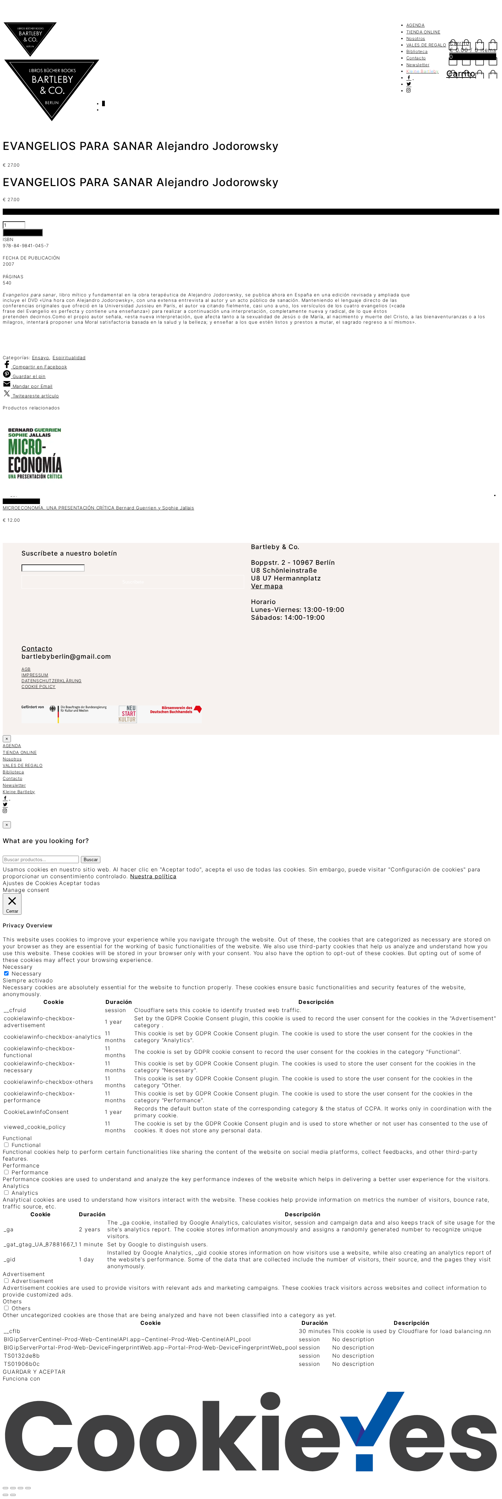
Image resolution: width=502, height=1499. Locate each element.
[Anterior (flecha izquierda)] (5, 1495)
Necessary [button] (18, 966)
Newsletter (418, 64)
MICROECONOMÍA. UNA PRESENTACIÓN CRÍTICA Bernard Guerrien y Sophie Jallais (98, 507)
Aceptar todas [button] (79, 883)
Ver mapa (267, 586)
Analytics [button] (16, 1185)
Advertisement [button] (24, 1274)
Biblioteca (417, 51)
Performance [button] (21, 1165)
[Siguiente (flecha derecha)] (13, 1495)
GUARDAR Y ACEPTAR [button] (34, 1371)
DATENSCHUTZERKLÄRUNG (52, 680)
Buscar (91, 859)
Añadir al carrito (22, 232)
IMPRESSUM (35, 674)
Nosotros (415, 38)
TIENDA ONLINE (423, 31)
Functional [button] (17, 1138)
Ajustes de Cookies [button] (30, 883)
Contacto (416, 57)
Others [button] (12, 1301)
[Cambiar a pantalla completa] (13, 1488)
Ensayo (41, 357)
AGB (26, 669)
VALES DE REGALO (426, 44)
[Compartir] (20, 1488)
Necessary (27, 973)
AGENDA (415, 25)
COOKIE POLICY (39, 686)
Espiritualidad (69, 357)
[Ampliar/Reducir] (5, 1488)
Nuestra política (153, 876)
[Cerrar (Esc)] (28, 1488)
